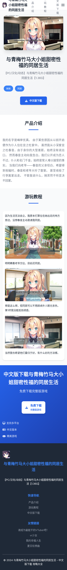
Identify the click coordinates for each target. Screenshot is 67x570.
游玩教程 (33, 507)
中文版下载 (35, 100)
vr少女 (33, 535)
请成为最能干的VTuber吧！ (33, 530)
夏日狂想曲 (33, 545)
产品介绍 (33, 502)
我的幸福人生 (33, 540)
